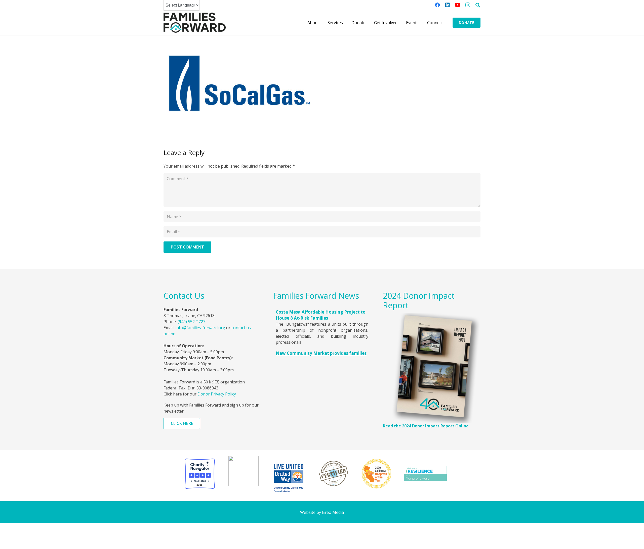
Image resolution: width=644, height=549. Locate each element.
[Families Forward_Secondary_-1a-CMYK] (195, 23)
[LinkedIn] (447, 5)
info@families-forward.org (200, 327)
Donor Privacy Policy (216, 394)
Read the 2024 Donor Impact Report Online (426, 426)
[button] (478, 5)
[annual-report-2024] (431, 368)
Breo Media (333, 512)
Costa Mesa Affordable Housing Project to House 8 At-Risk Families (321, 315)
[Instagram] (468, 5)
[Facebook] (437, 5)
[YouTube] (458, 5)
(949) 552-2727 (191, 321)
